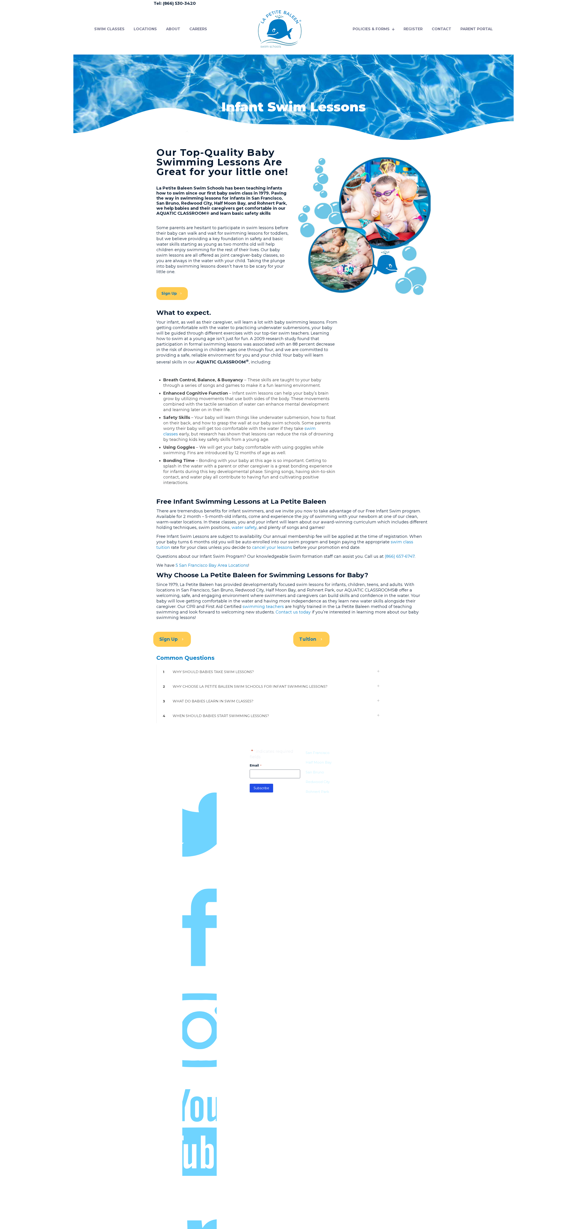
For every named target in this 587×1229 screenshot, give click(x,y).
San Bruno (315, 772)
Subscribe (261, 788)
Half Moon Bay (319, 762)
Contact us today (293, 612)
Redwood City (318, 782)
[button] (270, 672)
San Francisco (317, 753)
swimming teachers (263, 606)
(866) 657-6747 (400, 556)
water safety (244, 527)
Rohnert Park (317, 791)
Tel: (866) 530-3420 (175, 3)
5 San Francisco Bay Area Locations (212, 565)
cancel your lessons (272, 547)
